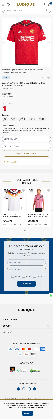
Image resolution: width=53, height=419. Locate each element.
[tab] (25, 230)
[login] (44, 4)
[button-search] (47, 10)
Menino (17, 276)
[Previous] (1, 211)
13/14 (22, 119)
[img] (49, 43)
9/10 (13, 119)
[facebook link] (18, 389)
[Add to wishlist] (48, 78)
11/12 (41, 119)
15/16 (32, 119)
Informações (11, 162)
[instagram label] (23, 389)
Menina (28, 276)
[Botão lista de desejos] (8, 4)
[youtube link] (29, 389)
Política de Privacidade (34, 407)
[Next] (52, 211)
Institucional (10, 319)
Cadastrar (26, 284)
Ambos (39, 276)
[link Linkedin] (34, 389)
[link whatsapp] (51, 295)
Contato (7, 332)
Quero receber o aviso (26, 153)
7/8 (5, 119)
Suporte (7, 326)
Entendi (27, 413)
